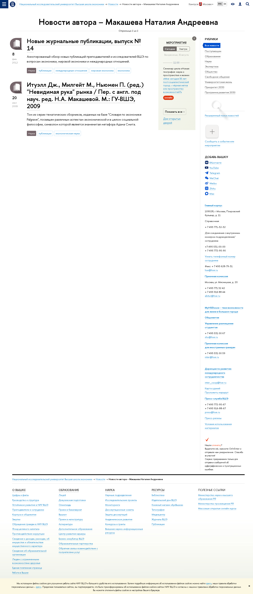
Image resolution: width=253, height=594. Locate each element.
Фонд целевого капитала (25, 529)
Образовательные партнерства (76, 543)
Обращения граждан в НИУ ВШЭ (30, 524)
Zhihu (212, 188)
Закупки (16, 519)
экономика (124, 70)
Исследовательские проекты (121, 500)
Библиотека (158, 495)
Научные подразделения (118, 495)
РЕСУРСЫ (158, 490)
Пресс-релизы (213, 418)
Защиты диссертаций (116, 514)
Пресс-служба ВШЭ (216, 398)
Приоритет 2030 (214, 87)
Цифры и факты (20, 495)
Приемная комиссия (216, 276)
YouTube (214, 167)
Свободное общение (217, 76)
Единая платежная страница (27, 567)
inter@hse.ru (212, 357)
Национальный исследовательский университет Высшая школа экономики (52, 479)
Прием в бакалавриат (70, 509)
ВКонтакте (215, 162)
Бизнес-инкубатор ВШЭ (71, 538)
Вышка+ (63, 514)
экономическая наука (68, 133)
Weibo (213, 183)
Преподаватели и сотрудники (28, 509)
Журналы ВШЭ (159, 519)
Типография (158, 509)
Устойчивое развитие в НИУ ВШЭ (30, 505)
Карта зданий (212, 388)
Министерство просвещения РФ (216, 503)
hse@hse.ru (211, 270)
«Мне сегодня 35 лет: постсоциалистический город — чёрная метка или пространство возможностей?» (176, 85)
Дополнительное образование (75, 529)
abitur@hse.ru (212, 295)
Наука (208, 61)
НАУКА (110, 490)
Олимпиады (65, 505)
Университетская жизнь (218, 82)
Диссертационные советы (119, 509)
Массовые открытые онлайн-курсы (217, 508)
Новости (100, 479)
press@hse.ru (212, 412)
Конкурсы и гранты (115, 524)
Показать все (173, 112)
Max (211, 193)
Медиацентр (158, 514)
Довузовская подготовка (72, 500)
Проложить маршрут (217, 392)
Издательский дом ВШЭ (164, 500)
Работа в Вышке (20, 572)
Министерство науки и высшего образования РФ (215, 497)
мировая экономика (102, 70)
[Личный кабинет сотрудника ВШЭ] (240, 4)
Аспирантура (65, 524)
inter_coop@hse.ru (215, 382)
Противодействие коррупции (28, 533)
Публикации (158, 524)
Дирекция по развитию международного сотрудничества (218, 372)
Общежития (212, 317)
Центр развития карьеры (72, 533)
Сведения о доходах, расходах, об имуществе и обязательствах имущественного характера (30, 542)
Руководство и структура (25, 500)
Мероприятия (176, 43)
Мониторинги (112, 505)
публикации (45, 70)
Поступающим (213, 51)
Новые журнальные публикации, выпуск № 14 (84, 44)
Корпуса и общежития (24, 514)
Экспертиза (211, 66)
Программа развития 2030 (220, 92)
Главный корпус (213, 205)
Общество (211, 71)
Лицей (62, 495)
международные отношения (71, 70)
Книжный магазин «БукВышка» (167, 505)
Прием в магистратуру (71, 519)
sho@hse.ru (211, 337)
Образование (213, 56)
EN (225, 4)
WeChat (214, 178)
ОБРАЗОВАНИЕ (69, 490)
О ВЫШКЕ (19, 490)
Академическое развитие (118, 519)
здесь (209, 583)
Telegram (214, 173)
